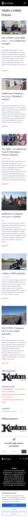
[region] (14, 503)
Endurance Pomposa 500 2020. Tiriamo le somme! (12, 96)
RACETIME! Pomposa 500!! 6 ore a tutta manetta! (13, 330)
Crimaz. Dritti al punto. (14, 273)
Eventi (3, 47)
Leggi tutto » (5, 70)
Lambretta (4, 158)
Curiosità (4, 277)
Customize (14, 509)
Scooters (9, 158)
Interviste (8, 277)
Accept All (14, 505)
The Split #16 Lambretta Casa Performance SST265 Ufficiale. (14, 151)
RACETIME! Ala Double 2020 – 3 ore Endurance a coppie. (14, 40)
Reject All (14, 513)
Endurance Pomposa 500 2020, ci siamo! (12, 215)
